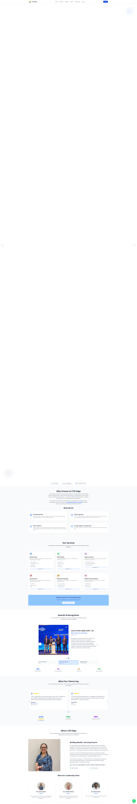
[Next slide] (134, 244)
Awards (71, 1)
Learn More (40, 568)
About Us (61, 1)
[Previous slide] (2, 244)
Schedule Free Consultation (68, 602)
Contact (83, 1)
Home (56, 1)
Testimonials (77, 1)
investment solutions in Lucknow (75, 502)
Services (66, 1)
